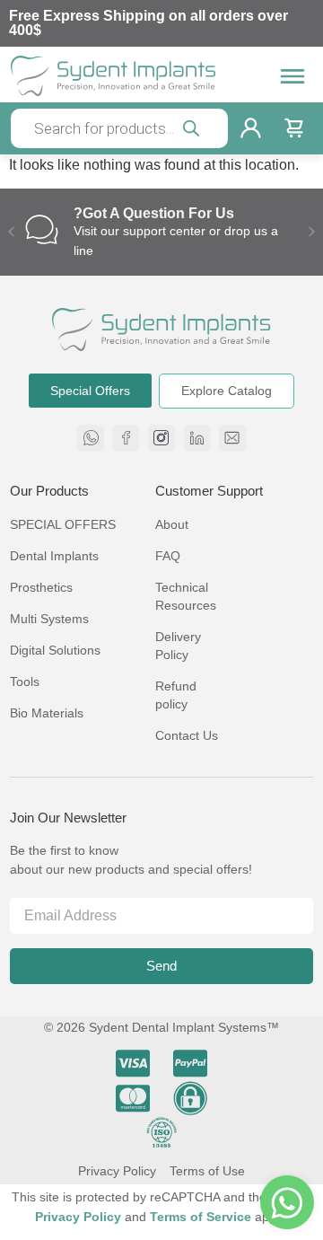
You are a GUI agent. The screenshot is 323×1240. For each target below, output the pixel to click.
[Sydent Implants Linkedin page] (197, 438)
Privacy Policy (117, 1171)
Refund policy (175, 695)
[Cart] (293, 128)
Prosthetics (41, 587)
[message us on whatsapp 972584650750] (90, 438)
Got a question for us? (154, 213)
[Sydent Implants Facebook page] (126, 438)
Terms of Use (207, 1171)
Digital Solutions (55, 650)
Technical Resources (185, 596)
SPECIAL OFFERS (63, 524)
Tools (24, 681)
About (171, 524)
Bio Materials (46, 713)
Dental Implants (54, 556)
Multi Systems (49, 618)
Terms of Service (202, 1216)
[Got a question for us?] (41, 229)
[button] (11, 232)
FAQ (167, 556)
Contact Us (186, 735)
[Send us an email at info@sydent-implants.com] (232, 438)
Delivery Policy (178, 645)
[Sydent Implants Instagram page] (161, 438)
